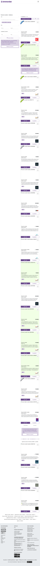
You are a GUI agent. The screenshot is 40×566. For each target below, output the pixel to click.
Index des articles (31, 548)
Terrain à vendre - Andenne (30, 514)
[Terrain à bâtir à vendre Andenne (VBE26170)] (30, 243)
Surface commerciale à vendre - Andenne (31, 516)
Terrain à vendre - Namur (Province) (7, 516)
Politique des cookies (23, 559)
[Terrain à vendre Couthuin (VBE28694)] (30, 495)
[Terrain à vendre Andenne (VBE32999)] (30, 220)
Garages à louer (29, 536)
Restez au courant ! (10, 46)
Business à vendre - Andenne (18, 516)
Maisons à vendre (30, 527)
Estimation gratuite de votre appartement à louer (18, 545)
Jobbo (2, 540)
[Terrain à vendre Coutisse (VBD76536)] (30, 290)
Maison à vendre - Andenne (9, 514)
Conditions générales (11, 559)
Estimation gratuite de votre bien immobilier (18, 538)
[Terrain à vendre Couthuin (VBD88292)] (30, 471)
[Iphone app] (17, 556)
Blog (15, 527)
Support (17, 559)
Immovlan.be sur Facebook (19, 549)
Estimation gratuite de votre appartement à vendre (18, 543)
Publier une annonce (18, 529)
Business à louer (29, 535)
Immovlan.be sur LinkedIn (19, 550)
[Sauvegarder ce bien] (38, 22)
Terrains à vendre (29, 529)
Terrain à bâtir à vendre (25, 249)
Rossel (2, 542)
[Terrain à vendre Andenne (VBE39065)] (30, 197)
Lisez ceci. (20, 561)
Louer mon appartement (17, 534)
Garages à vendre (30, 531)
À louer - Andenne (32, 519)
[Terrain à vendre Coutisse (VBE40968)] (30, 174)
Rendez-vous (3, 541)
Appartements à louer (30, 534)
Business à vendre (30, 530)
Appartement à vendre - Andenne (20, 514)
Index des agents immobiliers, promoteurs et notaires (33, 545)
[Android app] (17, 554)
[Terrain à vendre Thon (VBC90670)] (30, 313)
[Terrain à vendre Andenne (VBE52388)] (30, 127)
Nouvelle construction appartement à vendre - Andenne (12, 519)
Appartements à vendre (30, 528)
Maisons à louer (29, 533)
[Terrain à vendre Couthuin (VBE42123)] (30, 448)
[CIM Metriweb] (29, 562)
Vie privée (5, 559)
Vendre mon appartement (18, 533)
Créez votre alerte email (30, 542)
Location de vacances (31, 549)
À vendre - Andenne (26, 519)
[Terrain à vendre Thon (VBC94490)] (30, 336)
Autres (15, 535)
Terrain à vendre (24, 31)
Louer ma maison (16, 532)
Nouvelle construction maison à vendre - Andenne (25, 517)
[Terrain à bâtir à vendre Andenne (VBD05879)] (30, 360)
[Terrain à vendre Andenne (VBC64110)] (30, 267)
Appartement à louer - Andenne (11, 517)
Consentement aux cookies (32, 559)
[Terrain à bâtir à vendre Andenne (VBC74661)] (30, 406)
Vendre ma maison (17, 531)
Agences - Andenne (20, 520)
